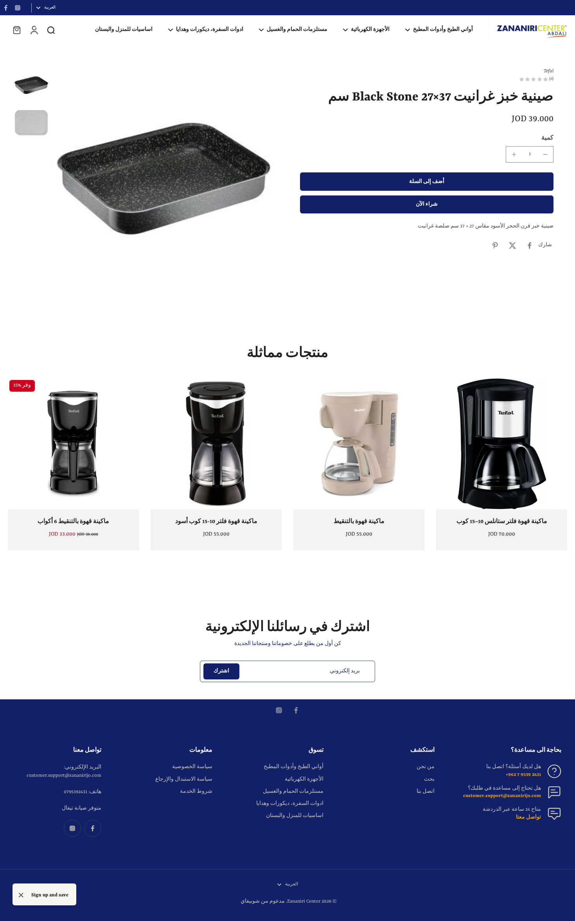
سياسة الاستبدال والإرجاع (183, 779)
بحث (429, 779)
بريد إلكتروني (345, 671)
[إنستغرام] (17, 8)
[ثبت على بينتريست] (495, 245)
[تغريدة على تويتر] (512, 245)
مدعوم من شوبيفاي (263, 901)
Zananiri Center (303, 901)
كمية (547, 138)
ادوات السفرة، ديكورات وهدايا (289, 803)
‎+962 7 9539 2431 (523, 775)
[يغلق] (21, 895)
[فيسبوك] (6, 8)
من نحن (426, 767)
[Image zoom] (163, 179)
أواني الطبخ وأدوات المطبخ (293, 767)
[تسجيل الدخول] (33, 30)
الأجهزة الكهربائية (304, 779)
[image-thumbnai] (31, 85)
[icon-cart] (16, 30)
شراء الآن (427, 205)
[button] (426, 182)
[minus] (545, 154)
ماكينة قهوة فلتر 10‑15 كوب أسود (216, 521)
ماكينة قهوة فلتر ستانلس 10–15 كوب (501, 521)
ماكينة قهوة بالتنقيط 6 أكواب (73, 521)
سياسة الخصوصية (192, 767)
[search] (50, 30)
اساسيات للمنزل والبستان (294, 816)
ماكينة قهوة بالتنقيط (359, 521)
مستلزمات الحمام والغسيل (293, 791)
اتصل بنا (426, 791)
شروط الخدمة (196, 791)
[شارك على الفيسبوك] (529, 245)
